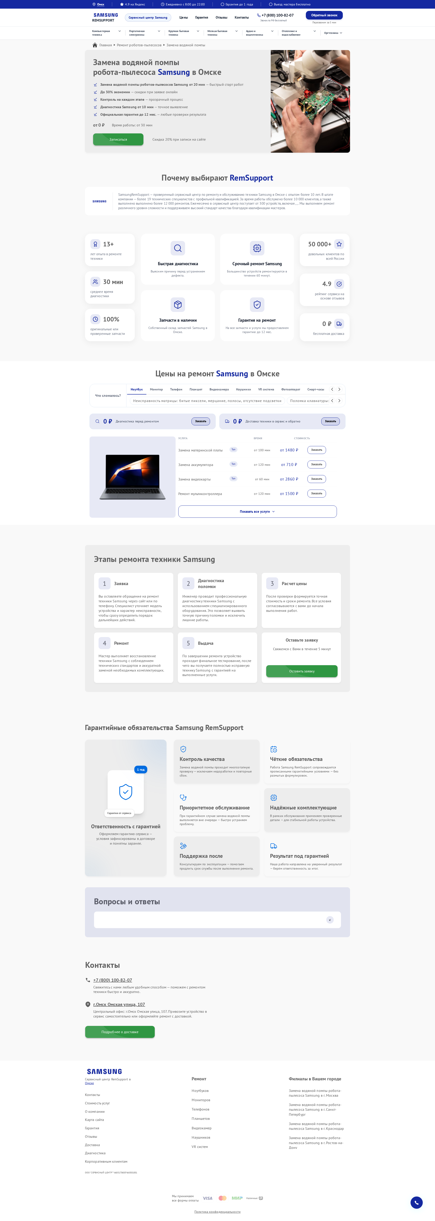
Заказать (200, 421)
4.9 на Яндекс (135, 4)
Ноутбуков (200, 1090)
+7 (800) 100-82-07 (112, 980)
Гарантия (201, 17)
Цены (183, 17)
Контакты (242, 17)
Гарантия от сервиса (119, 813)
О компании (95, 1111)
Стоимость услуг (97, 1103)
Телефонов (200, 1109)
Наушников (201, 1137)
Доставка (92, 1145)
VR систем (200, 1146)
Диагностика (95, 1153)
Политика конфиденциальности (217, 1212)
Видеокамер (202, 1128)
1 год (141, 769)
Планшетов (201, 1118)
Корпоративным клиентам (106, 1161)
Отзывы (222, 17)
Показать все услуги (255, 511)
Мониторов (201, 1100)
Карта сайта (94, 1119)
